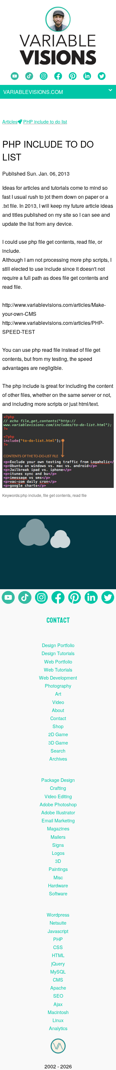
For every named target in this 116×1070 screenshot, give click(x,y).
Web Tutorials (58, 669)
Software (58, 893)
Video (58, 702)
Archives (58, 758)
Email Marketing (58, 820)
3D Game (58, 742)
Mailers (58, 836)
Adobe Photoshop (58, 804)
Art (58, 693)
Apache (58, 987)
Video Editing (58, 796)
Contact (58, 718)
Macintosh (58, 1012)
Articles (9, 121)
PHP (58, 939)
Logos (58, 852)
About (58, 710)
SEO (58, 995)
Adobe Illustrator (58, 812)
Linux (58, 1020)
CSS (58, 947)
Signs (58, 844)
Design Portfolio (58, 645)
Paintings (58, 868)
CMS (58, 979)
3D (58, 860)
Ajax (58, 1004)
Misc (58, 877)
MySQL (58, 971)
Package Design (58, 779)
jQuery (58, 963)
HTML (58, 955)
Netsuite (58, 922)
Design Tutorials (58, 653)
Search (58, 750)
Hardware (58, 885)
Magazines (58, 828)
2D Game (58, 734)
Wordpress (58, 914)
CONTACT (58, 620)
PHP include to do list (45, 121)
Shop (58, 726)
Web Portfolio (58, 661)
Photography (58, 685)
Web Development (58, 677)
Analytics (58, 1028)
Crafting (58, 787)
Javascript (58, 931)
